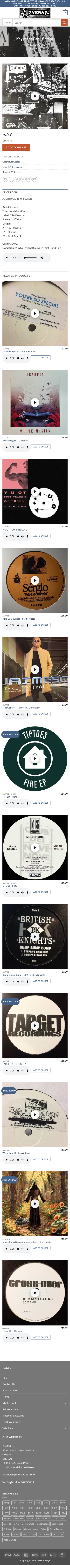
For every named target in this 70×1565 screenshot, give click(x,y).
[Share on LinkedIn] (34, 179)
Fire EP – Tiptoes (11, 796)
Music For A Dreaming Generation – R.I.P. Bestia (26, 1242)
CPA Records (15, 172)
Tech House (44, 1534)
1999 (6, 1508)
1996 (46, 1502)
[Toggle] (66, 1403)
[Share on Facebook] (11, 179)
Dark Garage (28, 1524)
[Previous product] (38, 50)
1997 (54, 1502)
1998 (62, 1502)
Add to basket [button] (40, 358)
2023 (54, 1513)
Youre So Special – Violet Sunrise (18, 351)
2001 (22, 1508)
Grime (44, 1529)
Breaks (30, 1518)
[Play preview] (35, 96)
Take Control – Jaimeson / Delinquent (21, 707)
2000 (14, 1508)
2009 (22, 1513)
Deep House (57, 1524)
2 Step (6, 1502)
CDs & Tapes (59, 1518)
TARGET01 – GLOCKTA (14, 1064)
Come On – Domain (12, 1331)
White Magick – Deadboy (15, 440)
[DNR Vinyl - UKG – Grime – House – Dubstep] (35, 13)
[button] (4, 13)
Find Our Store (10, 1390)
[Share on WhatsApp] (5, 179)
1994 (29, 1502)
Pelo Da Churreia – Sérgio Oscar (18, 618)
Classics (7, 1524)
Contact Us (8, 1384)
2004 (46, 1508)
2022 (46, 1513)
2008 (14, 1513)
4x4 (14, 1502)
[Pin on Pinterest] (29, 179)
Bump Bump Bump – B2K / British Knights (23, 975)
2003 (38, 1508)
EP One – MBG (9, 886)
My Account (9, 1402)
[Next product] (32, 50)
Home (28, 44)
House (6, 1534)
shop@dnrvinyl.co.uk (22, 1466)
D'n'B (16, 1524)
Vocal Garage (9, 1539)
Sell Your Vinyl (10, 1409)
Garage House (31, 1529)
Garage (17, 1529)
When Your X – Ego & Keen (16, 1153)
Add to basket (16, 147)
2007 (6, 1513)
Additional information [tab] (17, 199)
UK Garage (57, 1534)
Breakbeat (19, 1518)
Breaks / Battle (43, 1518)
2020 (30, 1513)
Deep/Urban (43, 1524)
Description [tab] (9, 192)
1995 (38, 1502)
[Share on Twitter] (17, 179)
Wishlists (7, 1428)
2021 (38, 1513)
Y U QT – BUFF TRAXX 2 (14, 529)
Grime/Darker (56, 1529)
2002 (30, 1508)
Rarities (16, 1534)
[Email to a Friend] (23, 179)
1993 (21, 1502)
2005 (54, 1508)
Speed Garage (29, 1534)
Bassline (7, 1518)
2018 (10, 167)
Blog (4, 1377)
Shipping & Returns (13, 1415)
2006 (63, 1508)
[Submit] (64, 22)
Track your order (11, 1421)
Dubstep (40, 44)
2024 (63, 1513)
